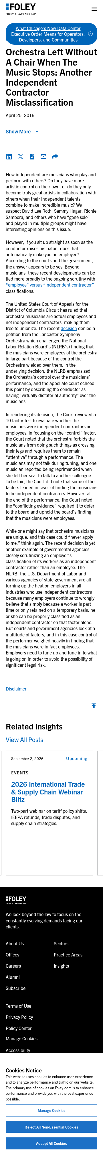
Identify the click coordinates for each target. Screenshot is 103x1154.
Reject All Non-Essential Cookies (51, 1127)
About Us (15, 943)
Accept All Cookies (51, 1143)
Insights (61, 965)
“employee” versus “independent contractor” (50, 284)
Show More (18, 131)
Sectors (61, 943)
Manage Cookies (51, 1110)
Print (32, 156)
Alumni (13, 977)
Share (55, 156)
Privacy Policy (19, 1017)
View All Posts (24, 739)
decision (69, 328)
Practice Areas (68, 954)
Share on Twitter (20, 156)
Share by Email (43, 156)
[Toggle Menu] (94, 9)
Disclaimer (16, 688)
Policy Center (19, 1028)
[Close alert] (90, 33)
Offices (12, 954)
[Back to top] (93, 707)
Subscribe (15, 988)
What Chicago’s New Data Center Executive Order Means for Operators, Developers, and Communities (48, 33)
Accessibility (18, 1050)
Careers (13, 965)
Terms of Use (18, 1006)
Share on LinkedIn (9, 156)
